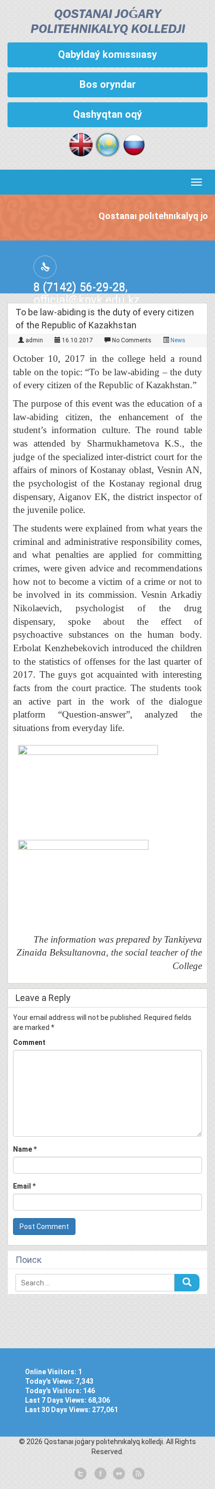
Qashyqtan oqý (107, 114)
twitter (80, 1474)
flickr (118, 1474)
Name (24, 1149)
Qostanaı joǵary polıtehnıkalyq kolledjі (107, 22)
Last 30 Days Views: (58, 1409)
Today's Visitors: (54, 1390)
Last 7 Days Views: (56, 1400)
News (178, 340)
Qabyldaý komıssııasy (107, 54)
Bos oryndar (108, 84)
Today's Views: (50, 1381)
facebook (99, 1474)
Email (24, 1186)
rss (137, 1474)
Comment (29, 1042)
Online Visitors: (51, 1371)
